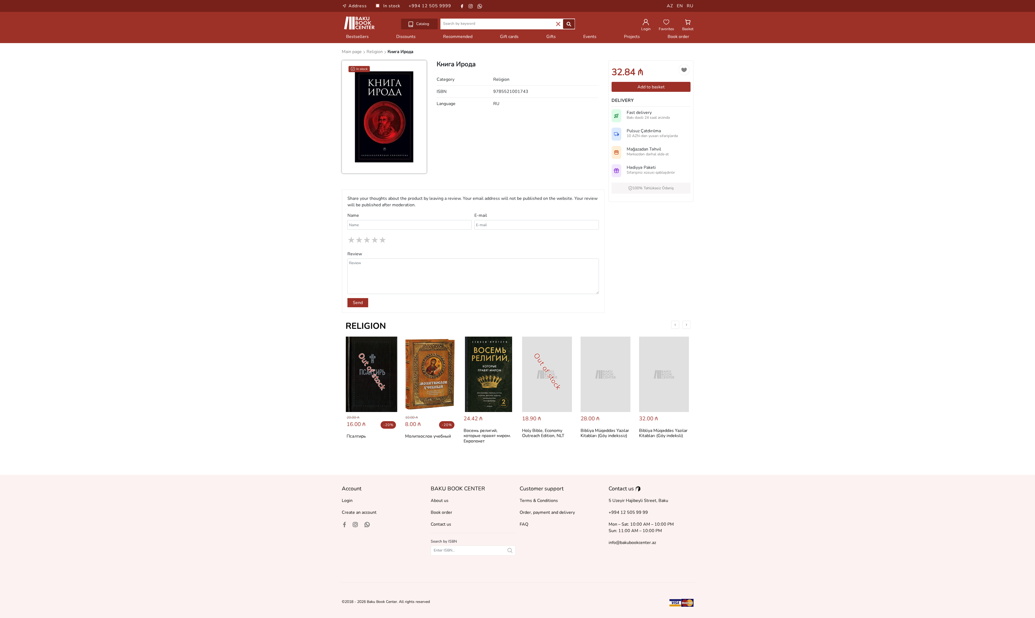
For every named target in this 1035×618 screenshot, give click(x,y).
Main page (352, 52)
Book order (678, 37)
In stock (392, 6)
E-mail (480, 215)
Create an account (359, 512)
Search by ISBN (444, 541)
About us (439, 501)
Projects (632, 37)
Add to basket (651, 87)
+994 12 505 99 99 (628, 512)
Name (353, 215)
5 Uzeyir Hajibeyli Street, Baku (638, 501)
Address (357, 6)
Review (354, 254)
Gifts (551, 37)
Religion (366, 326)
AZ (670, 6)
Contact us (441, 524)
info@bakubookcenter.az (632, 543)
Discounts (406, 37)
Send (358, 303)
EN (680, 6)
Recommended (457, 37)
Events (589, 37)
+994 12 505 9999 (430, 6)
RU (690, 6)
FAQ (524, 524)
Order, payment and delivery (547, 512)
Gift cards (509, 37)
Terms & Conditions (539, 501)
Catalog (422, 23)
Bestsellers (357, 37)
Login (347, 501)
